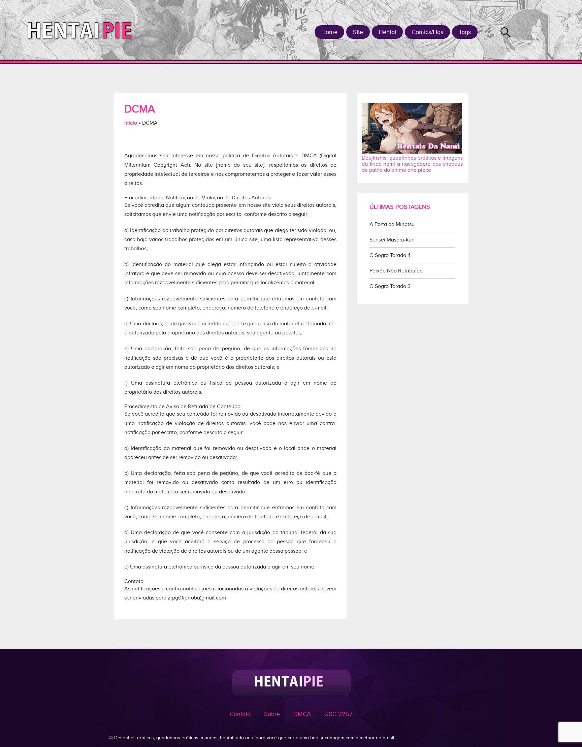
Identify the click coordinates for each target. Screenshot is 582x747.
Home (329, 32)
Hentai (387, 32)
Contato (240, 714)
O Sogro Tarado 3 (390, 286)
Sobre (272, 714)
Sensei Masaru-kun (392, 240)
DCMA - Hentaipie (82, 29)
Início (130, 123)
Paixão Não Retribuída (396, 271)
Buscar (505, 32)
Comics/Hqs (427, 32)
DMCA (302, 714)
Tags (465, 32)
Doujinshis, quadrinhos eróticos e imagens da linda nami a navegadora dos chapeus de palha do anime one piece (412, 164)
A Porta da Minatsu (392, 224)
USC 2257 (338, 714)
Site (358, 32)
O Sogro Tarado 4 (390, 255)
